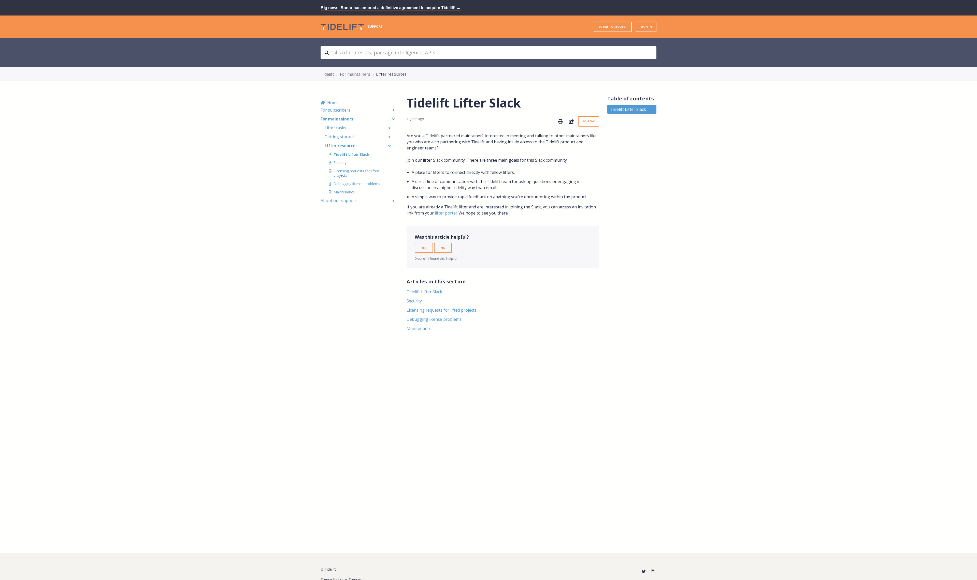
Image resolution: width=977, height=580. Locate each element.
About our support (339, 200)
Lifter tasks (335, 128)
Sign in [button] (646, 26)
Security (340, 162)
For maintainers (355, 74)
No (443, 248)
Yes (423, 248)
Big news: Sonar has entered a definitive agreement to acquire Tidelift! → (391, 8)
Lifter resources (391, 74)
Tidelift (327, 74)
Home (333, 102)
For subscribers (335, 110)
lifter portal (446, 213)
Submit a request (612, 26)
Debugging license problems (357, 183)
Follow (589, 121)
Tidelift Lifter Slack (351, 154)
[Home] (342, 27)
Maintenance (344, 192)
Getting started (339, 137)
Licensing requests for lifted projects (356, 173)
